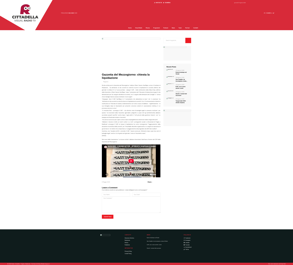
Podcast (165, 28)
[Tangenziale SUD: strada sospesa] (170, 98)
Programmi (156, 28)
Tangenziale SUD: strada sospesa (181, 101)
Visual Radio (138, 28)
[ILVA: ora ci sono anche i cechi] (170, 84)
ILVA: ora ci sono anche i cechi (180, 87)
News (173, 28)
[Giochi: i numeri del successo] (170, 91)
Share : (150, 182)
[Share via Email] (159, 182)
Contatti (195, 28)
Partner (187, 28)
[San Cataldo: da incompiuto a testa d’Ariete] (170, 77)
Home (130, 28)
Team (180, 28)
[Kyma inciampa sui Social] (170, 69)
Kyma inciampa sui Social (181, 73)
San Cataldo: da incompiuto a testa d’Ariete (181, 80)
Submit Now (107, 217)
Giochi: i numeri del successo (181, 94)
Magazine (105, 82)
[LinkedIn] (158, 182)
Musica (148, 28)
